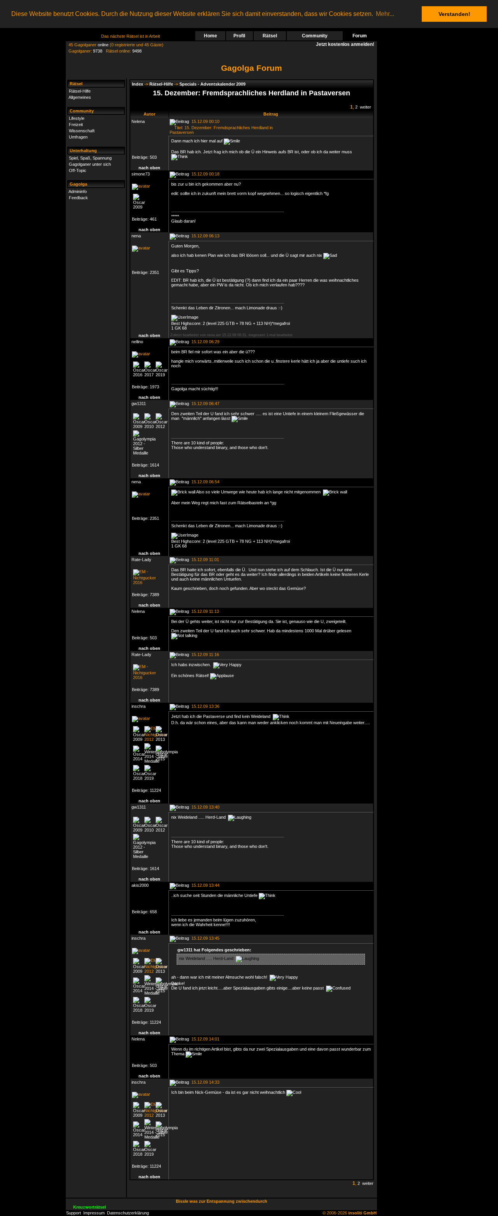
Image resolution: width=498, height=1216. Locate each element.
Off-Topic (77, 170)
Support (73, 1213)
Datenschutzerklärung (128, 1213)
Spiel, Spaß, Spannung (90, 158)
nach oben (149, 167)
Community (315, 36)
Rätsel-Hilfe (80, 91)
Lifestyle (76, 118)
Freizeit (76, 124)
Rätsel (270, 36)
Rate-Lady (141, 559)
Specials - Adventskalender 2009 (212, 84)
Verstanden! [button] (454, 14)
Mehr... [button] (385, 14)
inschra (139, 706)
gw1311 (139, 403)
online (103, 44)
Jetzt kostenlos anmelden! (346, 44)
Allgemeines (79, 97)
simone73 (141, 174)
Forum (359, 36)
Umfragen (78, 137)
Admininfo (77, 191)
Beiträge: (141, 157)
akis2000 (140, 885)
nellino (137, 341)
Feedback (78, 197)
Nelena (138, 121)
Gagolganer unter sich (90, 164)
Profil (239, 36)
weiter (365, 107)
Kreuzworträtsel (89, 1207)
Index (137, 84)
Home (210, 36)
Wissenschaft (82, 130)
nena (136, 235)
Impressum (94, 1213)
